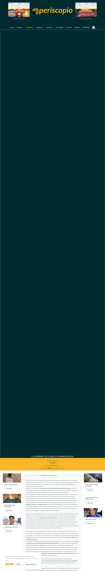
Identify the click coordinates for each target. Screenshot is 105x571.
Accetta (9, 564)
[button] (93, 27)
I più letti (69, 27)
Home (12, 27)
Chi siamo (19, 27)
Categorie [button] (39, 27)
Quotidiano (29, 27)
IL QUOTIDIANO (52, 462)
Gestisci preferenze (30, 564)
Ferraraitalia (59, 27)
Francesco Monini (53, 460)
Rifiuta (18, 564)
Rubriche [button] (49, 27)
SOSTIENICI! (86, 27)
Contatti (77, 27)
